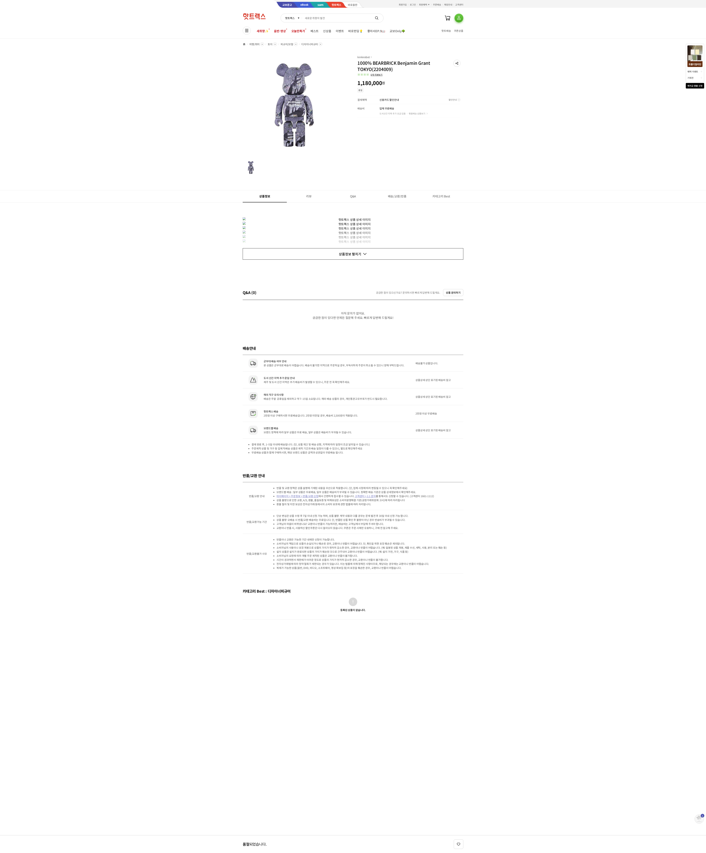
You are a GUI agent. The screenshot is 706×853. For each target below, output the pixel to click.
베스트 (315, 31)
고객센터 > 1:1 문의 (365, 496)
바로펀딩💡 (355, 31)
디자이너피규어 (309, 44)
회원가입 (403, 4)
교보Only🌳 (397, 31)
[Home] (244, 44)
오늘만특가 (298, 31)
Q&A (353, 196)
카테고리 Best (441, 196)
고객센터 (459, 4)
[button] (456, 63)
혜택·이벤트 (692, 71)
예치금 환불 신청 (695, 85)
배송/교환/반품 (397, 196)
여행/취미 (254, 44)
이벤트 (340, 31)
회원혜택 (423, 4)
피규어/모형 (287, 44)
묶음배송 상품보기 (417, 113)
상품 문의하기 (453, 292)
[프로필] (458, 18)
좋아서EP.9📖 (376, 31)
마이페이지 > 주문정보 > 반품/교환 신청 (297, 496)
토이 (270, 44)
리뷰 (309, 196)
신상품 (327, 31)
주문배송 (437, 4)
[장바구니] (447, 18)
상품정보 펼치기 (350, 254)
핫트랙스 (290, 18)
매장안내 (448, 4)
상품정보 (264, 196)
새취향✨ (262, 31)
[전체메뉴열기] (247, 30)
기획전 (690, 77)
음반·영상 (280, 31)
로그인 (413, 4)
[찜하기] (458, 844)
